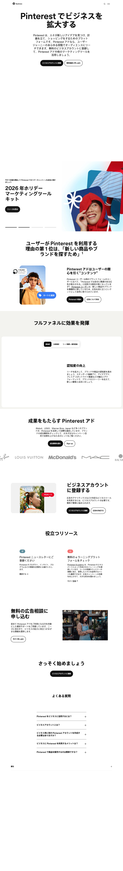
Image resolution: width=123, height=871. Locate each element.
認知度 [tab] (48, 344)
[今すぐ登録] (85, 551)
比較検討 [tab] (56, 344)
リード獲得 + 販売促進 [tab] (70, 344)
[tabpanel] (61, 373)
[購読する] (37, 551)
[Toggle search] (104, 4)
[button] (61, 457)
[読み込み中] (11, 227)
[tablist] (61, 344)
